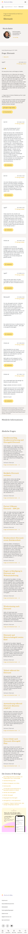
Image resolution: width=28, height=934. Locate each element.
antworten (9, 165)
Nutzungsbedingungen (7, 910)
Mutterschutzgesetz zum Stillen (11, 783)
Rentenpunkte (7, 786)
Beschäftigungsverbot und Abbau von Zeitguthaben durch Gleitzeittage (13, 777)
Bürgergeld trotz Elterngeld (10, 798)
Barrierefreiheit (6, 920)
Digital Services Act (6, 916)
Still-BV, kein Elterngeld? (10, 792)
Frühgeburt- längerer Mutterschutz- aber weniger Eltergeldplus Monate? (14, 803)
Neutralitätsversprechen (8, 903)
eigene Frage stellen (10, 107)
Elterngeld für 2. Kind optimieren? (12, 800)
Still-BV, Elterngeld (8, 795)
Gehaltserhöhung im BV (9, 780)
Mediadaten (5, 907)
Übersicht (6, 57)
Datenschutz (5, 913)
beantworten (8, 112)
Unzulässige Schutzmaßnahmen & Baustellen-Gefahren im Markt (12, 789)
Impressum (4, 900)
